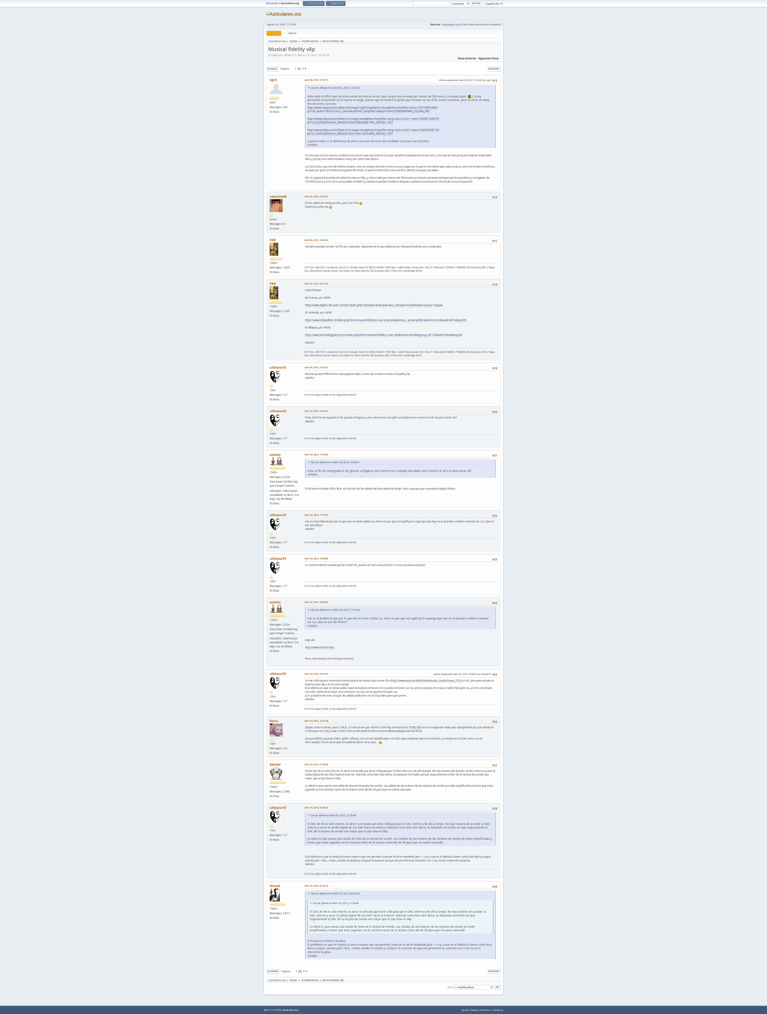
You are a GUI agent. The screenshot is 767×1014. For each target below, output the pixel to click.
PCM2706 (415, 727)
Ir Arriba (272, 971)
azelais (275, 454)
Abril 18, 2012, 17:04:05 (316, 454)
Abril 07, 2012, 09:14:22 (316, 283)
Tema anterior (466, 58)
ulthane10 (278, 367)
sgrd (273, 80)
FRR (273, 240)
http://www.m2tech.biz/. (320, 647)
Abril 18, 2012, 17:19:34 (316, 514)
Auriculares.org (450, 24)
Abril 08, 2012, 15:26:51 (316, 367)
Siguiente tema (488, 58)
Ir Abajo (272, 68)
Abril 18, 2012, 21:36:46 (316, 764)
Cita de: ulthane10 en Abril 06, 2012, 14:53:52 (335, 88)
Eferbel (275, 764)
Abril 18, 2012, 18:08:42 (316, 602)
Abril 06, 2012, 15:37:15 (316, 79)
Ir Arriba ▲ (497, 1009)
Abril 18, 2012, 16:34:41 (316, 410)
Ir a (449, 987)
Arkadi (275, 886)
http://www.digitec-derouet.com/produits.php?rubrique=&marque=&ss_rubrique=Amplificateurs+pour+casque (374, 305)
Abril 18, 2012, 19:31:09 (316, 720)
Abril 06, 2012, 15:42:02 (316, 196)
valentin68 (278, 196)
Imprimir (493, 68)
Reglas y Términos (480, 1009)
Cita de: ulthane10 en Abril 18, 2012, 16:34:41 (335, 462)
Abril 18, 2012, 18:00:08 (316, 558)
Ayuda (465, 1009)
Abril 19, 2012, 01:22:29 (316, 885)
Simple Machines (290, 1010)
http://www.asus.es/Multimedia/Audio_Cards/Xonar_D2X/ (426, 680)
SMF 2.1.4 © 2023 (272, 1010)
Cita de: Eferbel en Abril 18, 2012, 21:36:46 (333, 815)
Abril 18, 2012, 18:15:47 (316, 673)
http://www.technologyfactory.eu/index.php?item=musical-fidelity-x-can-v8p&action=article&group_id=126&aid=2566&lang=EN (383, 335)
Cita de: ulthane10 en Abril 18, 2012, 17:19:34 (335, 610)
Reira (274, 721)
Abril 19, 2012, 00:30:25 (316, 807)
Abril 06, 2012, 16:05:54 (316, 240)
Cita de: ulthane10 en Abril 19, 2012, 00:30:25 (335, 893)
